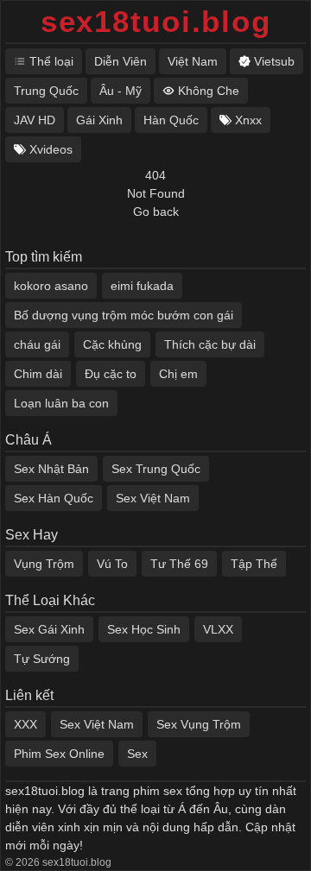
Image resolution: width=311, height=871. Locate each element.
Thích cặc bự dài (210, 344)
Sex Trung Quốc (155, 469)
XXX (25, 724)
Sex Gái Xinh (49, 629)
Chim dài (38, 374)
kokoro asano (51, 286)
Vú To (112, 564)
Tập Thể (254, 564)
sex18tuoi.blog (156, 21)
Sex (137, 754)
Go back (156, 211)
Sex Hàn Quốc (53, 498)
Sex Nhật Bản (51, 469)
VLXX (218, 629)
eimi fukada (142, 286)
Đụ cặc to (110, 374)
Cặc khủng (112, 344)
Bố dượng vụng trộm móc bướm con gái (123, 315)
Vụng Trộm (44, 564)
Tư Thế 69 (179, 564)
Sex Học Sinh (144, 629)
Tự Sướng (42, 659)
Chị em (178, 374)
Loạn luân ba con (61, 403)
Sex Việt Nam (153, 498)
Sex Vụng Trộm (198, 724)
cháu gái (37, 344)
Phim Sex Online (59, 754)
